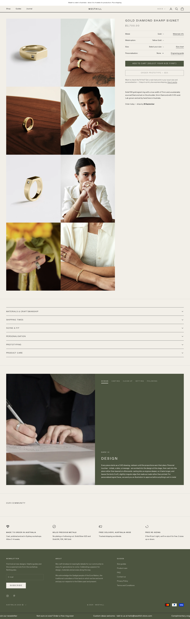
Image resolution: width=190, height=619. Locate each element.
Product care (122, 568)
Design (104, 381)
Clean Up (127, 381)
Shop (8, 9)
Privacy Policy (122, 581)
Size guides (121, 564)
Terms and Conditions (126, 585)
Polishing (152, 381)
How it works (172, 82)
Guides (18, 9)
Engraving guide (177, 53)
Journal (29, 9)
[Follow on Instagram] (7, 596)
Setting (140, 381)
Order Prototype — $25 (154, 73)
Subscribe (16, 585)
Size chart (180, 47)
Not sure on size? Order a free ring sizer (42, 616)
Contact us (121, 577)
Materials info (178, 34)
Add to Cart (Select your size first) (154, 63)
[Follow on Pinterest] (14, 596)
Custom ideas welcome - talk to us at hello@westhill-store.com (110, 616)
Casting (116, 381)
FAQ (119, 572)
